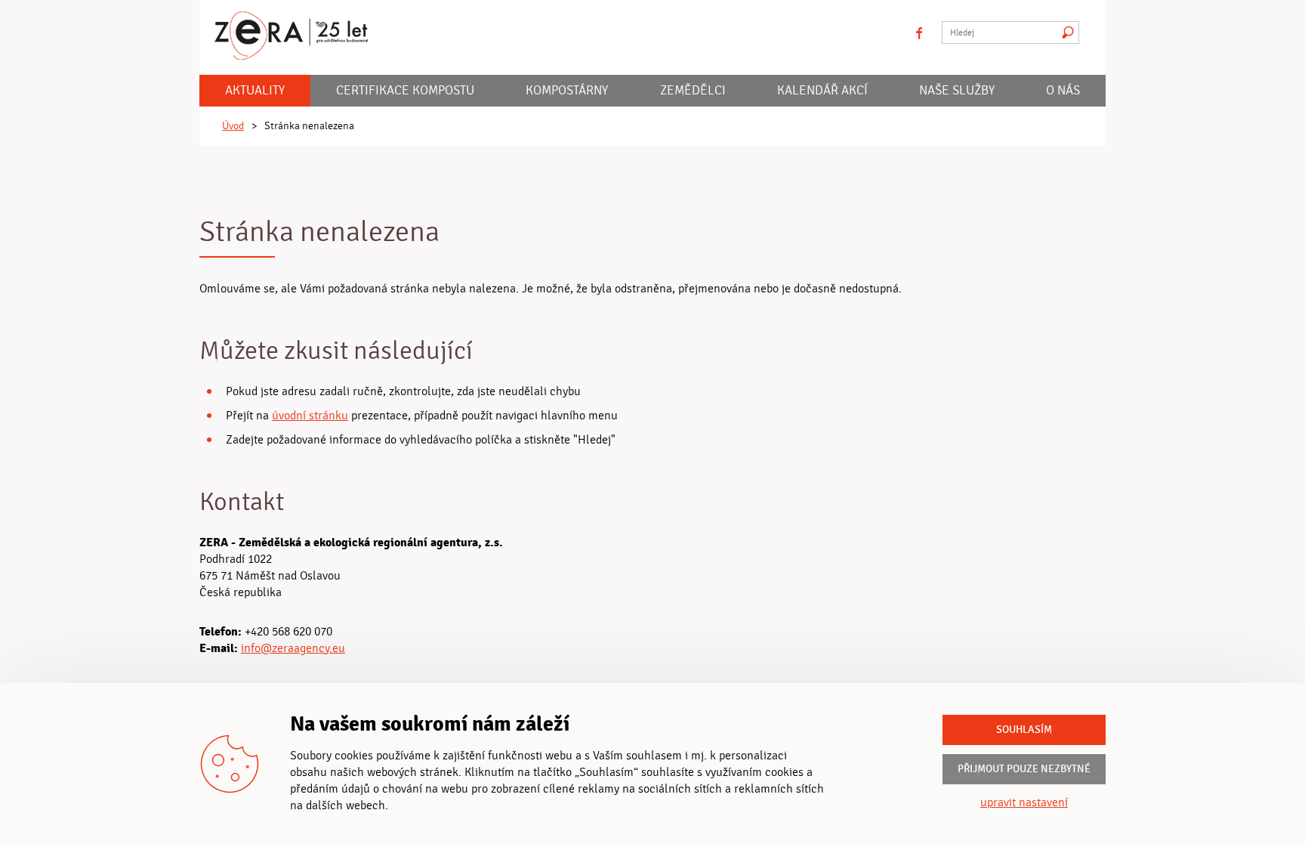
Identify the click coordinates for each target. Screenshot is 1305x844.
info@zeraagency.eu (293, 648)
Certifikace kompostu (405, 90)
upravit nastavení (1024, 802)
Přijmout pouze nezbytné (1024, 768)
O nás (1063, 90)
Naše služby (957, 90)
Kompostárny (567, 90)
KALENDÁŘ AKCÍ (822, 90)
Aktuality (255, 90)
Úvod (233, 126)
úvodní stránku (310, 415)
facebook (919, 32)
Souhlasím (1024, 729)
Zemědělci (693, 90)
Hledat (1067, 32)
